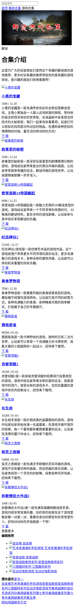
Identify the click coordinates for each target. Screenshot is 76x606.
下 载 (5, 136)
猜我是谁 (9, 325)
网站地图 (8, 602)
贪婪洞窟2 (10, 364)
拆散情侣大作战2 (15, 496)
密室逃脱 (48, 583)
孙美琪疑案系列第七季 (29, 593)
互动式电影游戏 (37, 588)
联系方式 (20, 602)
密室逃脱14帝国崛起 (18, 193)
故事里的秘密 (13, 149)
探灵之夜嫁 (11, 452)
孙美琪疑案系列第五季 (20, 597)
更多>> (19, 579)
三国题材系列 (17, 588)
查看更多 (8, 531)
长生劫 (7, 408)
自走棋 (6, 583)
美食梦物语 (11, 281)
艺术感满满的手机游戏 (26, 583)
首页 (5, 8)
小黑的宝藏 (11, 96)
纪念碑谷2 (10, 237)
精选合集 (15, 8)
